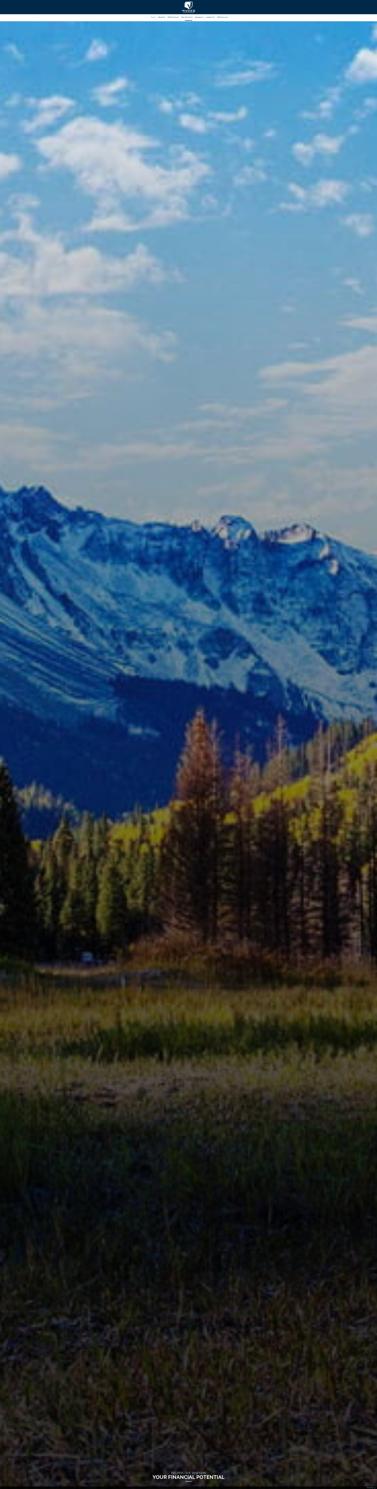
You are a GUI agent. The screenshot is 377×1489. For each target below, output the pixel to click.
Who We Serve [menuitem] (173, 17)
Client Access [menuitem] (222, 17)
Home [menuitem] (153, 17)
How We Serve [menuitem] (187, 17)
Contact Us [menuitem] (210, 17)
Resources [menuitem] (199, 17)
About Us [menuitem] (161, 17)
